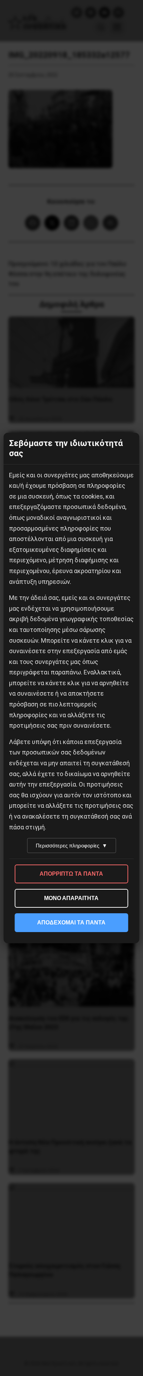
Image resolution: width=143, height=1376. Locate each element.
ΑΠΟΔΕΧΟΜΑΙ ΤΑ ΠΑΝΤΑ (71, 922)
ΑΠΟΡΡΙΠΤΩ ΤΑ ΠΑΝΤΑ (71, 874)
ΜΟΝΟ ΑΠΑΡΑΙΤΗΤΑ (71, 898)
